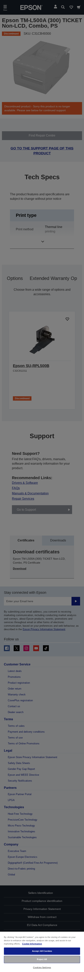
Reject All (42, 959)
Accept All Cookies (42, 951)
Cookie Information (32, 944)
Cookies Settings (42, 967)
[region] (42, 951)
